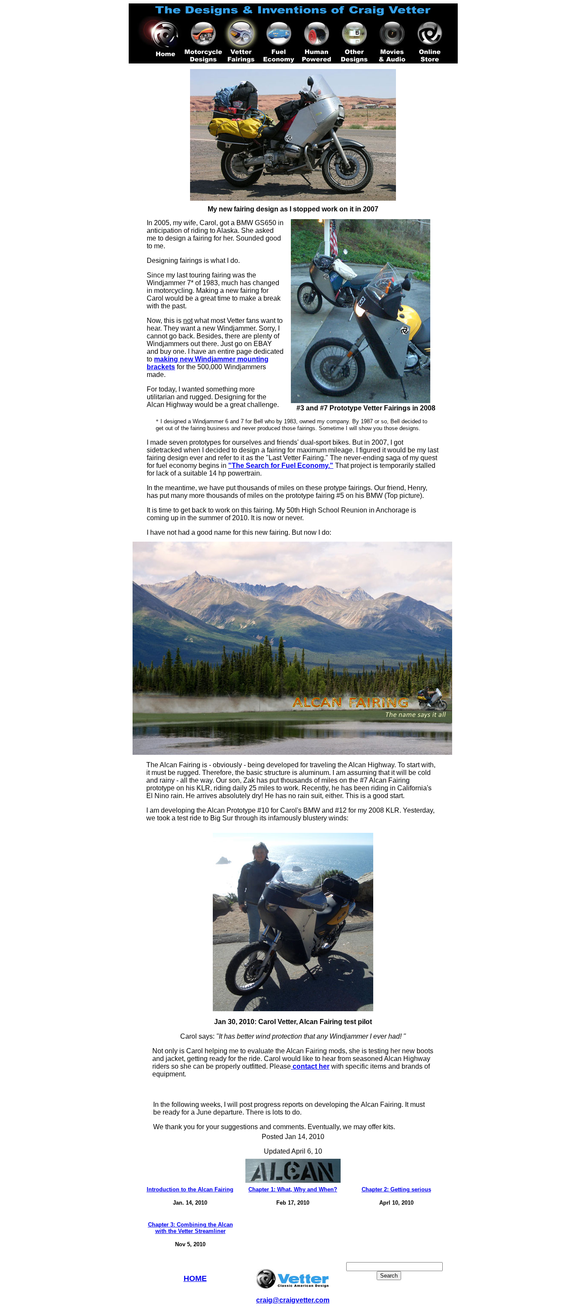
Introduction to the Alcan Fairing (190, 1189)
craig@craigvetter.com (292, 1300)
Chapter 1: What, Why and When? (292, 1189)
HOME (195, 1278)
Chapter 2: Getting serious (396, 1189)
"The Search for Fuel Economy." (280, 465)
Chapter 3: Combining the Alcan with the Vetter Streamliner (190, 1227)
